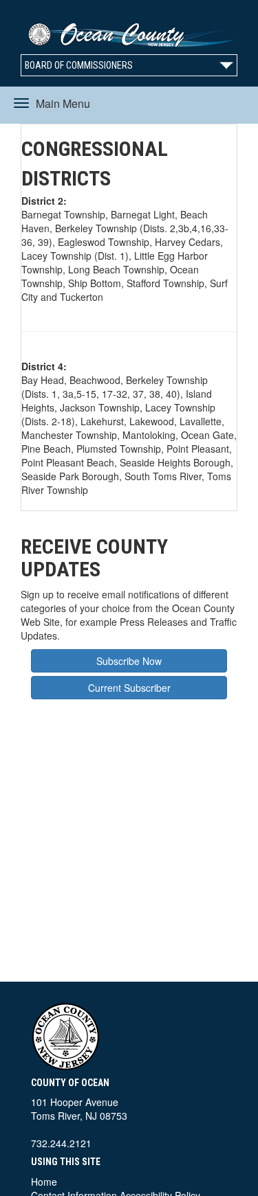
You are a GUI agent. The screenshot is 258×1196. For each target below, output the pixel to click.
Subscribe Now (129, 661)
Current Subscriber (129, 688)
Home (44, 1181)
